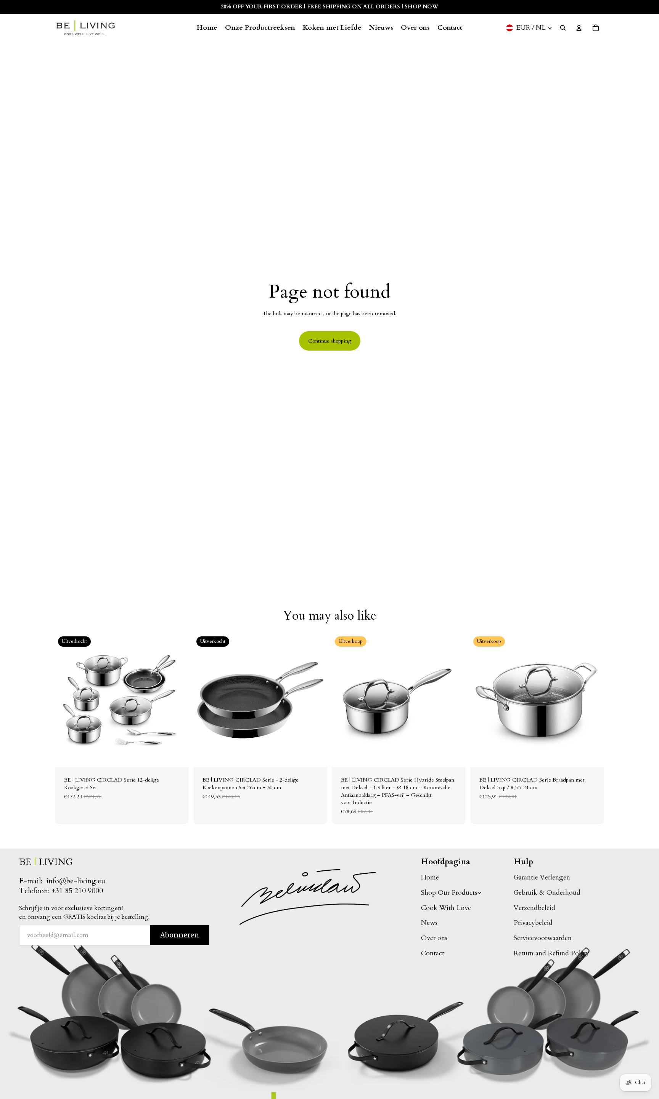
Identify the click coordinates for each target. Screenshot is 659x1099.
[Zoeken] (563, 27)
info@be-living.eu (75, 881)
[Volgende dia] (177, 700)
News (429, 922)
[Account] (579, 27)
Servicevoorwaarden (543, 938)
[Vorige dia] (66, 700)
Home (430, 877)
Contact (432, 953)
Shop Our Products (449, 892)
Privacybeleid (533, 922)
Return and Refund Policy (551, 953)
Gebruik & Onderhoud (547, 892)
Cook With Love (446, 908)
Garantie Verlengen (542, 877)
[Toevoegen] (454, 756)
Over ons (434, 938)
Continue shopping (329, 340)
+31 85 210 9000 (77, 891)
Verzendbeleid (534, 908)
